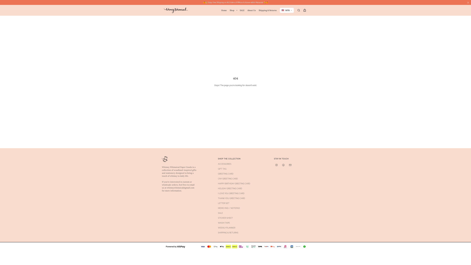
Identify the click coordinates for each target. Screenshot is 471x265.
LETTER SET (223, 203)
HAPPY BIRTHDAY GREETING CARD (234, 183)
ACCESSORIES (224, 164)
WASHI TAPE (224, 223)
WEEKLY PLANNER (226, 228)
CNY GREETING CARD (228, 179)
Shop (232, 10)
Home (224, 10)
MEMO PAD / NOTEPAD (229, 208)
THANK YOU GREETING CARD (231, 198)
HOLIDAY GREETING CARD (230, 188)
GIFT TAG (222, 169)
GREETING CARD (225, 174)
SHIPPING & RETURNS (228, 233)
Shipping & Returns (268, 10)
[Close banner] (468, 2)
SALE (242, 10)
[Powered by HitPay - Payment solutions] (175, 246)
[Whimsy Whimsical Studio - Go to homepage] (176, 10)
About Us (251, 10)
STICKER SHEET (225, 218)
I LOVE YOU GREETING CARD (231, 193)
